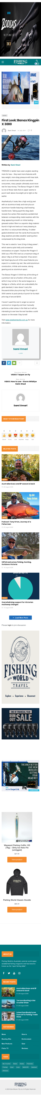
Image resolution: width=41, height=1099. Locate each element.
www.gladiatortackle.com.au (17, 303)
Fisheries (30, 1047)
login (10, 609)
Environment (26, 1023)
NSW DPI (26, 1051)
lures (18, 1051)
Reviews (25, 1032)
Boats (15, 1047)
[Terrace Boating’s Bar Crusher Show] (8, 987)
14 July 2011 (21, 114)
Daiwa (22, 1047)
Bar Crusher (6, 1047)
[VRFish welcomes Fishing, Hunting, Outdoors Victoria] (20, 529)
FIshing (5, 1051)
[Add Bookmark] (37, 347)
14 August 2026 (8, 591)
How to (24, 1018)
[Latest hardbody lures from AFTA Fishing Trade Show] (8, 999)
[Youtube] (14, 957)
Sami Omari (12, 114)
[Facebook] (4, 957)
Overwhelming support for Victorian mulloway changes (17, 587)
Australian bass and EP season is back (18, 467)
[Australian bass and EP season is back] (20, 451)
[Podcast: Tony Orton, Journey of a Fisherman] (20, 489)
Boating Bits (6, 1023)
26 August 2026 (8, 470)
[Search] (37, 60)
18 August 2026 (8, 551)
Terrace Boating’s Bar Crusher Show (25, 985)
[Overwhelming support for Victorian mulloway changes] (20, 569)
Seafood (34, 1051)
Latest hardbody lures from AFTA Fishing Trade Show (27, 998)
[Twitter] (9, 957)
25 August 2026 (8, 511)
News (5, 99)
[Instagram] (19, 957)
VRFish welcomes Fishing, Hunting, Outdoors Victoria (16, 547)
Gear (23, 1027)
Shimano (5, 1054)
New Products (7, 1027)
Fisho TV (5, 1032)
